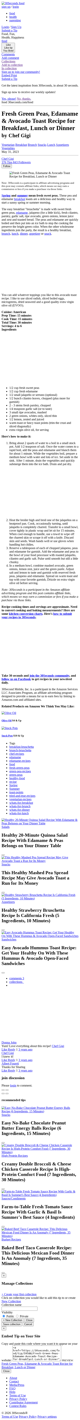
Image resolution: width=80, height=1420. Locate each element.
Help (12, 1392)
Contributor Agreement (23, 1402)
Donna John (9, 1042)
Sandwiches (9, 939)
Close (29, 1320)
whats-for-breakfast (21, 802)
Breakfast (21, 144)
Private (23, 1316)
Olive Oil (7, 720)
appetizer (34, 233)
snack (47, 233)
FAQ (12, 1388)
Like (5, 1049)
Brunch (32, 144)
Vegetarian (8, 144)
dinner (24, 233)
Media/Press (16, 1385)
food (12, 13)
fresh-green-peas (19, 767)
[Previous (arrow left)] (3, 1093)
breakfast (19, 199)
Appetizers (62, 144)
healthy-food (17, 778)
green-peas (16, 774)
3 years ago (25, 1049)
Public (10, 1316)
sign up (6, 6)
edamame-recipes (19, 760)
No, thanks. (24, 98)
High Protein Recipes (15, 1155)
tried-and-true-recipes (22, 795)
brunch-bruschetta (20, 750)
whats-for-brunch (19, 806)
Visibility (7, 1312)
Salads (6, 827)
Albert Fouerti (10, 1063)
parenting (15, 20)
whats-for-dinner (19, 809)
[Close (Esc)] (3, 1090)
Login (5, 27)
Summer (14, 788)
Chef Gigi (58, 1046)
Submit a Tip (9, 30)
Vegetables (8, 148)
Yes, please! (9, 98)
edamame (22, 212)
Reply (11, 1049)
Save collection (11, 1324)
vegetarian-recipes (20, 799)
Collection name (12, 1304)
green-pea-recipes (20, 771)
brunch (6, 233)
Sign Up (16, 27)
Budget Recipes (11, 1239)
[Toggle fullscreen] (7, 1090)
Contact (14, 1381)
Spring (6, 195)
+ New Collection (12, 1320)
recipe (13, 781)
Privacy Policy (18, 1399)
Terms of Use (17, 1395)
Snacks (42, 144)
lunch (15, 233)
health (13, 16)
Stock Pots (7, 735)
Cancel (28, 1324)
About (13, 1378)
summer (22, 195)
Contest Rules (17, 1406)
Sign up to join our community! (21, 71)
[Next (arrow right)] (7, 1093)
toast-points (16, 792)
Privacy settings (47, 1416)
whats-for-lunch (19, 813)
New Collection (11, 1301)
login (16, 6)
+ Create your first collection (19, 1294)
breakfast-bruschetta (21, 746)
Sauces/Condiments (14, 1198)
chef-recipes (16, 753)
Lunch (51, 144)
